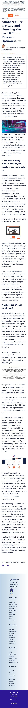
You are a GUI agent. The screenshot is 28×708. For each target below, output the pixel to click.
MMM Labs (12, 633)
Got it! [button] (10, 15)
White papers (13, 658)
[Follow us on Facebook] (10, 692)
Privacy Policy (14, 700)
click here (7, 6)
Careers (11, 683)
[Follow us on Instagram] (14, 692)
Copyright (14, 703)
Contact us (12, 685)
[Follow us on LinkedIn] (17, 692)
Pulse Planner (12, 631)
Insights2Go (12, 643)
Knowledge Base (13, 662)
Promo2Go (12, 641)
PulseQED (11, 629)
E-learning (12, 660)
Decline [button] (17, 15)
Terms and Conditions (14, 695)
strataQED (12, 635)
